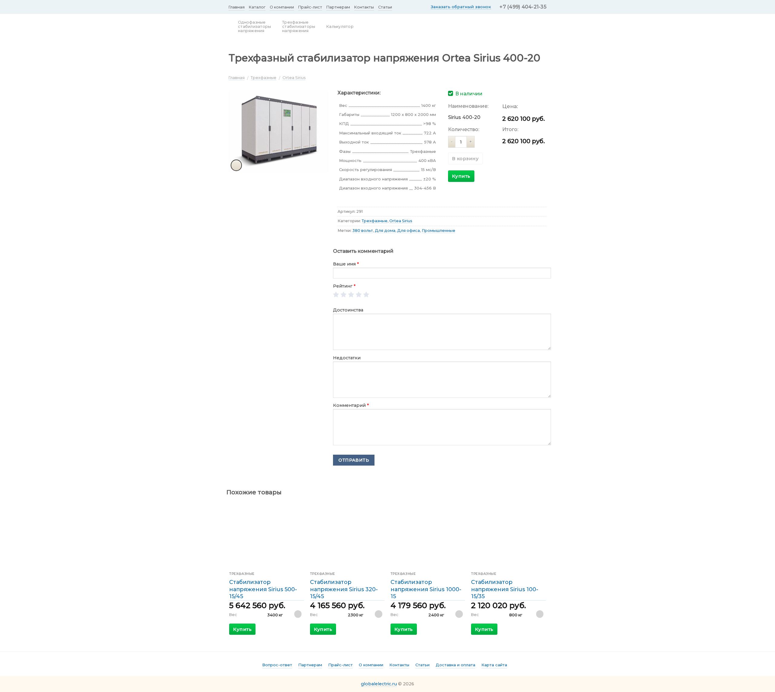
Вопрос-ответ (277, 664)
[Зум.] (236, 165)
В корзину (465, 158)
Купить (461, 176)
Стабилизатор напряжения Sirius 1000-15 (426, 589)
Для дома (385, 230)
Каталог (257, 7)
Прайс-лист (310, 7)
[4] (359, 295)
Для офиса (408, 230)
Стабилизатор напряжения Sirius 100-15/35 (504, 589)
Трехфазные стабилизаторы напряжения (298, 26)
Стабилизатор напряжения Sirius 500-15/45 (263, 589)
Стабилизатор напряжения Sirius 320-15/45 (344, 589)
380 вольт (362, 230)
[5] (366, 295)
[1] (336, 295)
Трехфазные (263, 77)
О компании (282, 7)
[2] (344, 295)
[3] (351, 295)
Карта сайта (494, 664)
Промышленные (438, 230)
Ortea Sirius (293, 77)
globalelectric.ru (379, 684)
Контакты (364, 7)
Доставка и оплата (455, 664)
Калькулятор (340, 26)
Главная (237, 7)
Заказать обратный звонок (461, 6)
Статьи (385, 7)
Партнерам (338, 7)
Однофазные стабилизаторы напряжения (254, 26)
